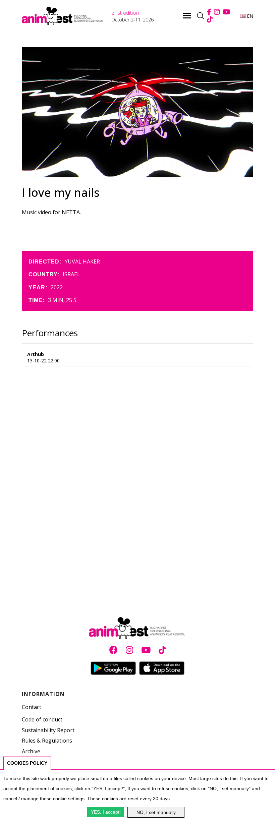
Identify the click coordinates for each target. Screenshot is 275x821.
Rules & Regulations (47, 740)
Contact (31, 707)
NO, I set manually (156, 812)
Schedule (33, 762)
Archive (31, 751)
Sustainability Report (48, 730)
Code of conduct (42, 719)
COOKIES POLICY (27, 763)
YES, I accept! (106, 812)
